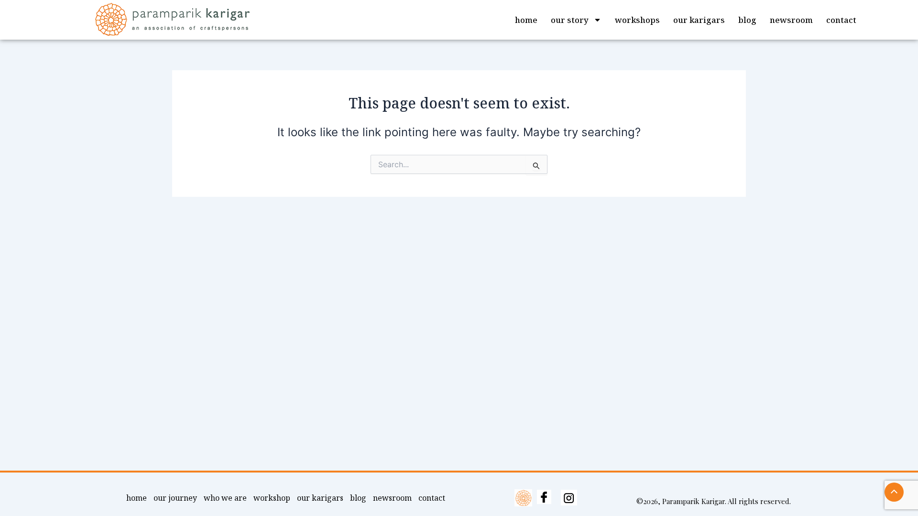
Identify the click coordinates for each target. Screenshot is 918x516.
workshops (637, 19)
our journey (175, 498)
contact (841, 19)
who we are (225, 498)
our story (570, 19)
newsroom (791, 19)
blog (747, 19)
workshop (271, 498)
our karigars (699, 19)
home (526, 19)
